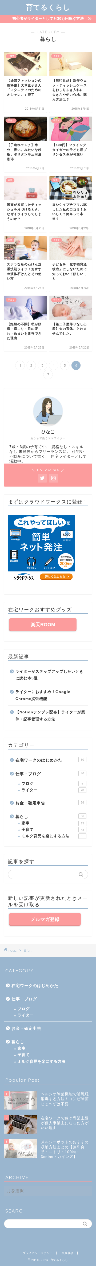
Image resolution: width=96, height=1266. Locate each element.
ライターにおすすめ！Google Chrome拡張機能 (42, 695)
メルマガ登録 (45, 919)
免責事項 (67, 1253)
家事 (53, 823)
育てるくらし (48, 7)
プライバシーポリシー (37, 1253)
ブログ (52, 784)
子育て (53, 830)
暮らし (49, 816)
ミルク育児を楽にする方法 (52, 836)
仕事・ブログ (49, 773)
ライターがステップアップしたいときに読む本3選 (49, 675)
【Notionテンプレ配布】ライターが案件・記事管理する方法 (50, 715)
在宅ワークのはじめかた (49, 760)
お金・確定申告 (49, 803)
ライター (53, 790)
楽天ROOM (43, 624)
